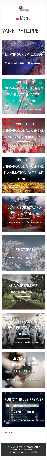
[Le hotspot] (23, 237)
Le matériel (33, 258)
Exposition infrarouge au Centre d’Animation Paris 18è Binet (23, 169)
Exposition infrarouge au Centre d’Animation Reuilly (23, 130)
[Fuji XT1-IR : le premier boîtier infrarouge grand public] (23, 393)
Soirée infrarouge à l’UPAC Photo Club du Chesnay (23, 327)
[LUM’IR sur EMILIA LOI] (23, 42)
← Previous (8, 432)
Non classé (39, 420)
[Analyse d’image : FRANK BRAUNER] (23, 276)
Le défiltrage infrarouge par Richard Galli (23, 364)
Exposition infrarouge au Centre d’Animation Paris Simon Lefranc (23, 91)
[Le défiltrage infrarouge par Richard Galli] (23, 354)
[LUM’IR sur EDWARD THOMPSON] (23, 198)
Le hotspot (23, 250)
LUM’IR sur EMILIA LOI (23, 54)
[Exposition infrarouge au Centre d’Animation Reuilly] (23, 120)
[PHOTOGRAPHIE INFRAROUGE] (23, 7)
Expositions (33, 109)
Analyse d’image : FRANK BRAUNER (24, 289)
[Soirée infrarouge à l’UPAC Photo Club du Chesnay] (23, 315)
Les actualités (36, 63)
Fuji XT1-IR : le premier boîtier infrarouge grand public (24, 406)
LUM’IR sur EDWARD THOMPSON (24, 210)
